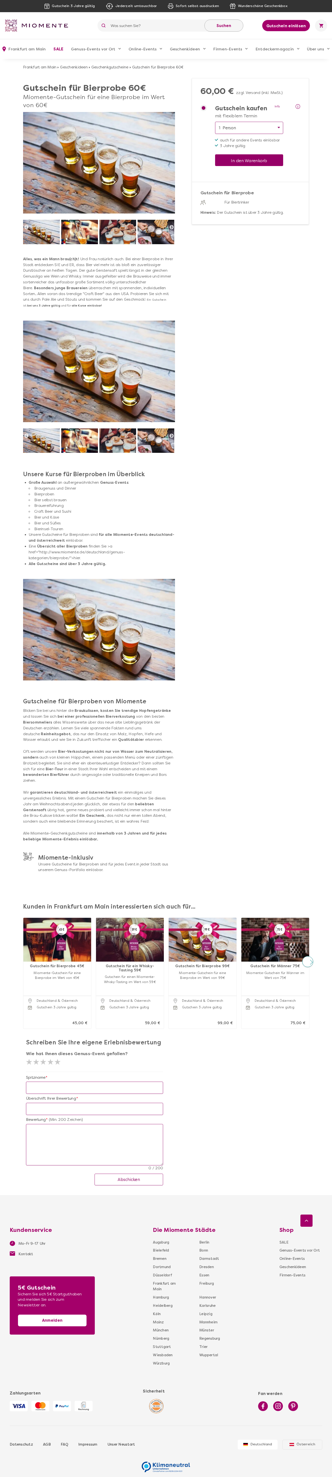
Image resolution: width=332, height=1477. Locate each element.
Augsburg (161, 1242)
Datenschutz (21, 1444)
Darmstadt (208, 1258)
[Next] (171, 227)
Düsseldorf (162, 1275)
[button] (24, 961)
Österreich (306, 1444)
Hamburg (161, 1297)
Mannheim (208, 1322)
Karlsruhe (207, 1305)
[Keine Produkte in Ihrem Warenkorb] (321, 25)
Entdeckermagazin (274, 49)
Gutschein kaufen (241, 108)
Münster (206, 1330)
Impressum (87, 1444)
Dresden (206, 1267)
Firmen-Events (227, 49)
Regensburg (208, 1338)
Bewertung (36, 1119)
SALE (58, 49)
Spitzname (35, 1077)
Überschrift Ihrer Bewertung (51, 1098)
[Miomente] (38, 25)
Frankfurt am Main (39, 67)
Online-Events (143, 49)
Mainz (158, 1322)
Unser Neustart (121, 1444)
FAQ (64, 1444)
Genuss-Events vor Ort (93, 49)
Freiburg (206, 1283)
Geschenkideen (185, 49)
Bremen (159, 1258)
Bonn (203, 1250)
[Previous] (26, 227)
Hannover (207, 1297)
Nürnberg (161, 1338)
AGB (47, 1444)
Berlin (204, 1242)
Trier (203, 1347)
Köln (157, 1314)
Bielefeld (161, 1250)
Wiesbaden (163, 1355)
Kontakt (25, 1254)
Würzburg (161, 1363)
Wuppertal (208, 1355)
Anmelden (52, 1320)
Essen (204, 1275)
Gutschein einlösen (286, 26)
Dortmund (162, 1267)
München (161, 1330)
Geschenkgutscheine (110, 67)
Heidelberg (163, 1305)
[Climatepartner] (166, 1464)
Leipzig (205, 1314)
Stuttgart (162, 1347)
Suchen (224, 25)
